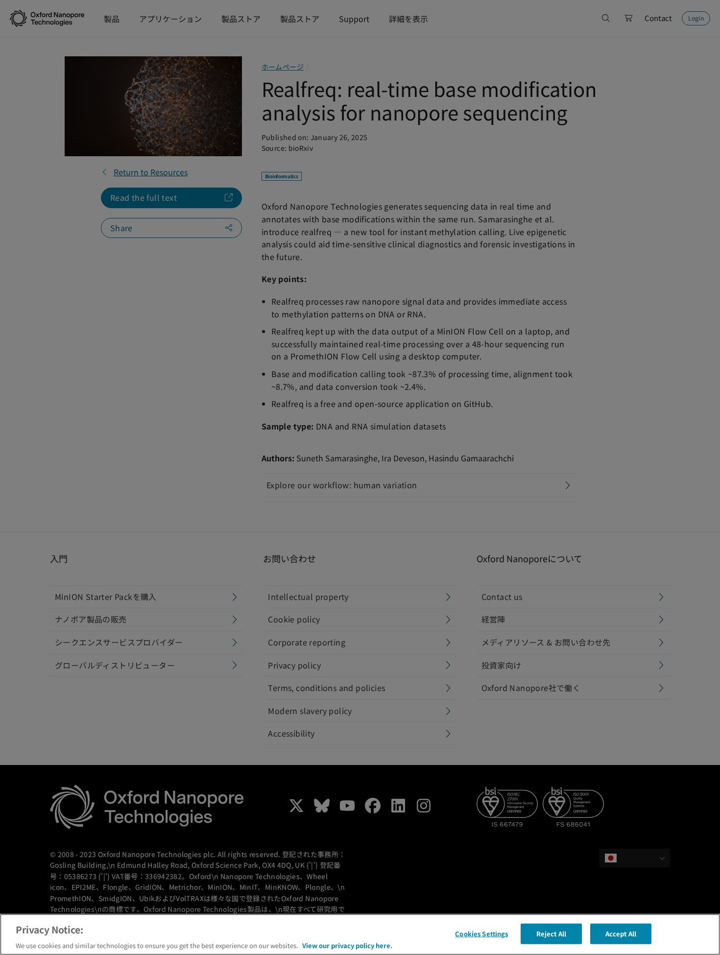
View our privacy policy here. (347, 945)
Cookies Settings (481, 933)
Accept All (620, 933)
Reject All (551, 933)
